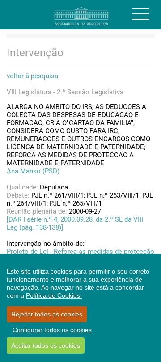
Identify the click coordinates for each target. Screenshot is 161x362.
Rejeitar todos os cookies (46, 314)
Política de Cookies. (54, 295)
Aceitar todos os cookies (45, 345)
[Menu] (140, 14)
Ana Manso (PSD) (33, 171)
